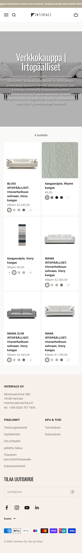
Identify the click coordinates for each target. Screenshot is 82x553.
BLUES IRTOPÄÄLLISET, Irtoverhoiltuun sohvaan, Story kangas (18, 192)
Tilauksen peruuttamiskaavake (17, 457)
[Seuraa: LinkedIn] (37, 507)
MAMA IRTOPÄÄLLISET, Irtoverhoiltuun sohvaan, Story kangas (56, 266)
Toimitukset (53, 427)
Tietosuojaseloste (15, 427)
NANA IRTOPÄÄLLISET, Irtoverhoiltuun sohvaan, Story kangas (56, 341)
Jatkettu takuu (13, 448)
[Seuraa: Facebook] (6, 507)
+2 (30, 210)
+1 (68, 197)
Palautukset (53, 434)
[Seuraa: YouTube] (27, 507)
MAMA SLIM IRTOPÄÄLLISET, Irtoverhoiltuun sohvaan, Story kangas (18, 341)
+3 (30, 272)
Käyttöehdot (12, 434)
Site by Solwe (35, 541)
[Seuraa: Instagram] (17, 507)
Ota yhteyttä (12, 441)
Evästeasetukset (14, 466)
